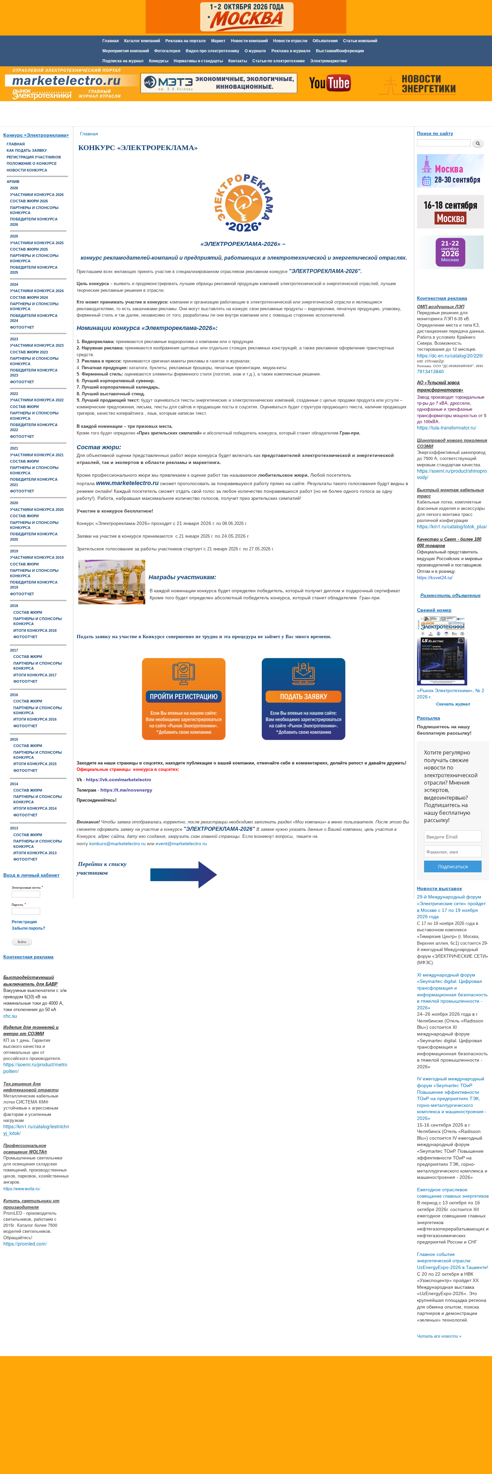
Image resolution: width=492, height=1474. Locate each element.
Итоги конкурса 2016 (35, 719)
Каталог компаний (142, 41)
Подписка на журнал (123, 61)
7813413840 (430, 371)
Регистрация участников (34, 157)
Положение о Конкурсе (32, 163)
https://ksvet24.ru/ (435, 577)
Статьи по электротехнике (278, 61)
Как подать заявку (27, 150)
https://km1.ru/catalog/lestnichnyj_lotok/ (36, 1129)
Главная (110, 41)
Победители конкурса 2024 (34, 318)
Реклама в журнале (291, 51)
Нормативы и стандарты (198, 61)
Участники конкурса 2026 (37, 195)
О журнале (255, 51)
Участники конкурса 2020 (37, 510)
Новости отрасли (290, 41)
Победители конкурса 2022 (34, 427)
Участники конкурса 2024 (37, 291)
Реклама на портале (185, 41)
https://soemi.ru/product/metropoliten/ (35, 1067)
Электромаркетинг (328, 61)
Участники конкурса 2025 (37, 243)
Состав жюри (24, 407)
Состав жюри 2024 (29, 297)
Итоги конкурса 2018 (35, 630)
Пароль (19, 904)
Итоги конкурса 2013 (35, 853)
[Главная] (70, 84)
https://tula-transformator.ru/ (446, 427)
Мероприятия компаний (125, 51)
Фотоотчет (22, 327)
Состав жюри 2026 (29, 201)
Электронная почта (27, 887)
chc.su (10, 1015)
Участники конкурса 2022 (37, 400)
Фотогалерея (167, 51)
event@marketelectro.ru (181, 843)
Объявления (325, 41)
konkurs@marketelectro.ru (117, 843)
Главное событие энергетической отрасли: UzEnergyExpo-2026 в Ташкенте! (452, 1261)
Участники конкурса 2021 (37, 455)
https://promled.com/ (25, 1243)
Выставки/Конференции (340, 51)
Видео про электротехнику (212, 51)
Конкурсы (158, 61)
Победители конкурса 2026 (34, 221)
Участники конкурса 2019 (37, 557)
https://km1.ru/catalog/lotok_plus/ (452, 526)
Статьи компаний (360, 41)
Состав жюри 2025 (29, 249)
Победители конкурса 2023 (34, 372)
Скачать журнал (453, 704)
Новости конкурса (27, 170)
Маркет (218, 41)
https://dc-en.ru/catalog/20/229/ (450, 355)
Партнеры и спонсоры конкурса (34, 210)
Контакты (237, 61)
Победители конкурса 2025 (34, 269)
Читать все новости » (439, 1336)
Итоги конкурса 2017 (35, 675)
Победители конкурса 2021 (34, 481)
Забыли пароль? (28, 928)
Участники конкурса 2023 (37, 345)
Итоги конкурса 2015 (35, 764)
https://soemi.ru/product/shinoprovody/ (452, 474)
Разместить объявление (450, 595)
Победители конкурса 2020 (34, 536)
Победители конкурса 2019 (34, 584)
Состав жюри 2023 (29, 352)
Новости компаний (249, 41)
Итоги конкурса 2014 (35, 808)
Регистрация (24, 922)
